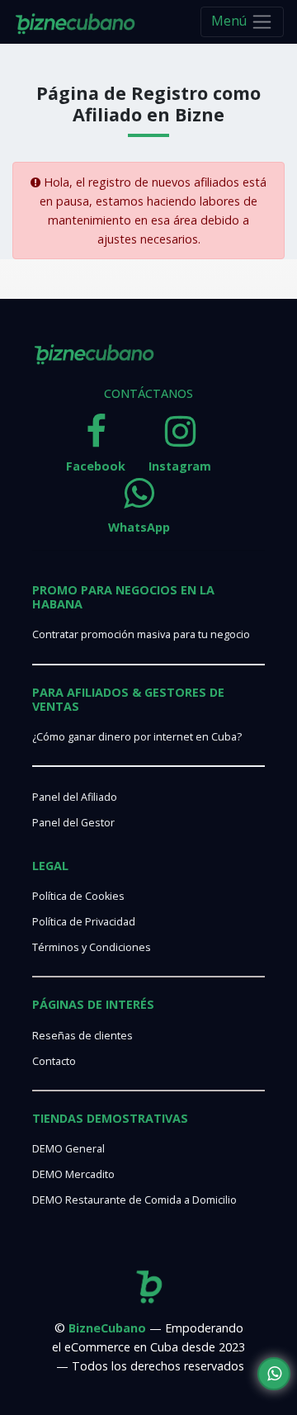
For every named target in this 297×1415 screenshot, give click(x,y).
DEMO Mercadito (73, 1174)
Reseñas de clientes (82, 1036)
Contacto (54, 1061)
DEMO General (68, 1149)
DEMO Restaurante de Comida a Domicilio (134, 1200)
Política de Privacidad (83, 922)
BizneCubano (107, 1328)
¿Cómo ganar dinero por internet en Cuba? (137, 737)
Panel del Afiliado (74, 797)
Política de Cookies (78, 896)
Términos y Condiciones (91, 947)
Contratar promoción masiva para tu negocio (141, 634)
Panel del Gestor (73, 823)
